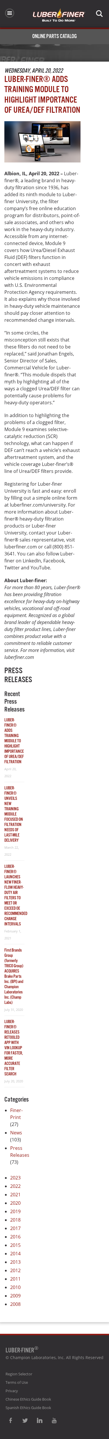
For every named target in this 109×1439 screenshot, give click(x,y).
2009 (15, 1296)
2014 (15, 1253)
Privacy (12, 1390)
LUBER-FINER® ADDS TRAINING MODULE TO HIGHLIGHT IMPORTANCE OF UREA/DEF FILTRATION (14, 741)
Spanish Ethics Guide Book (28, 1407)
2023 (15, 1178)
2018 (15, 1220)
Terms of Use (17, 1382)
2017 (15, 1228)
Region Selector (19, 1374)
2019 (15, 1211)
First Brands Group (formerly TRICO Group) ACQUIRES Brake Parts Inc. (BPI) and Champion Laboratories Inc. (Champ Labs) (13, 976)
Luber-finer (59, 15)
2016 (15, 1237)
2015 (15, 1245)
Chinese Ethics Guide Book (28, 1399)
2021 (15, 1194)
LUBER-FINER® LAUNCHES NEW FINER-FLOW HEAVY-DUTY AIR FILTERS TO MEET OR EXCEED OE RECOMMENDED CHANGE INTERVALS (15, 895)
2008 (15, 1304)
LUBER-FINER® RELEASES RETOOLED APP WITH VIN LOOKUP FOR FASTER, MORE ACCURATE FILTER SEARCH (13, 1048)
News (16, 1132)
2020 (15, 1203)
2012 (15, 1270)
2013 (15, 1262)
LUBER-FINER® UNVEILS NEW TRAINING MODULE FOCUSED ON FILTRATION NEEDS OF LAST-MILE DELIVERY (13, 814)
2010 (15, 1287)
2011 (15, 1279)
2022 (15, 1186)
